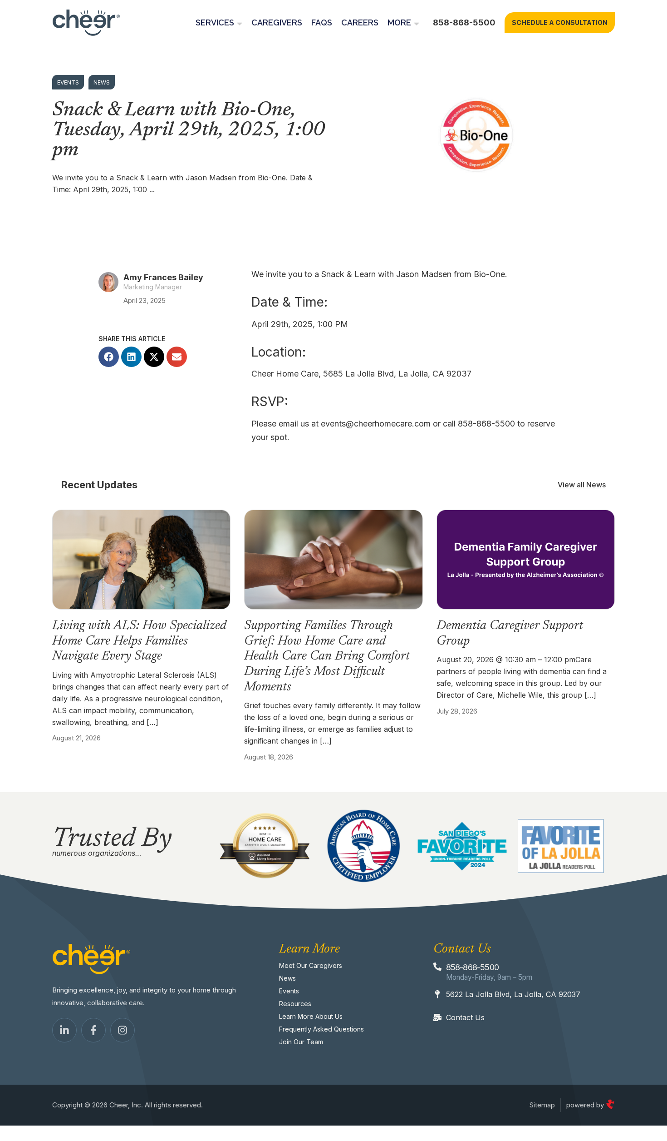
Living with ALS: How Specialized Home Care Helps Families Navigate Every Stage (139, 641)
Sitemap (542, 1105)
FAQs (321, 22)
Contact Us (465, 1017)
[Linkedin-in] (64, 1030)
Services (215, 22)
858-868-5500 (464, 22)
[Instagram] (122, 1030)
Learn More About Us (311, 1016)
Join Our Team (301, 1042)
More (399, 22)
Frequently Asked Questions (321, 1029)
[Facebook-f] (93, 1030)
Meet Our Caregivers (310, 965)
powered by (586, 1105)
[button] (108, 357)
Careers (359, 22)
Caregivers (276, 22)
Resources (295, 1003)
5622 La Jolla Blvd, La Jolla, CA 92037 (513, 994)
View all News (582, 484)
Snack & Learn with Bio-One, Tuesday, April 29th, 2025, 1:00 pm (188, 131)
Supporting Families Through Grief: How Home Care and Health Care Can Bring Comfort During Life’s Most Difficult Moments (327, 656)
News (287, 978)
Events (289, 991)
